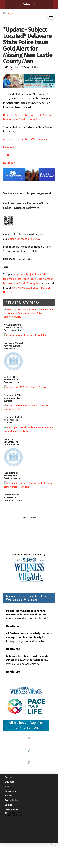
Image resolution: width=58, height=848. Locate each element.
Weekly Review (12, 809)
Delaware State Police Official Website (26, 139)
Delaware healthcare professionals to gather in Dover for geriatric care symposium (28, 658)
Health (9, 795)
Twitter (7, 155)
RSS (20, 70)
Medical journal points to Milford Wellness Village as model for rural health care (26, 612)
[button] (51, 15)
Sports (8, 804)
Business (9, 781)
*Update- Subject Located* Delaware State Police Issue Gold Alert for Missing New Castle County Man (28, 279)
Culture (9, 777)
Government (11, 772)
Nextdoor (9, 163)
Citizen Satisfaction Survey (23, 239)
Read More (13, 626)
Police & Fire (10, 70)
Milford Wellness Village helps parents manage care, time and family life (29, 635)
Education (10, 791)
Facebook (9, 147)
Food (7, 786)
